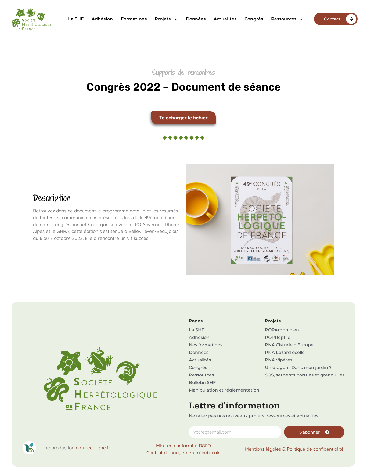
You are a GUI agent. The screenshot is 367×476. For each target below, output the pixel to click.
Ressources (283, 19)
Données (196, 19)
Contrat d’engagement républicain (183, 452)
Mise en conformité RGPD (183, 445)
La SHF (76, 19)
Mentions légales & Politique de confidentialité (294, 449)
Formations (134, 19)
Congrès (253, 19)
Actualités (225, 19)
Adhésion (102, 19)
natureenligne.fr (93, 447)
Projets (163, 19)
